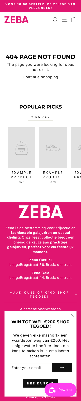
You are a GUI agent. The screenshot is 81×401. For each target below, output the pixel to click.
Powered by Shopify (40, 397)
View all (40, 116)
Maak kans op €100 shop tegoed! (39, 295)
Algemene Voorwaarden (40, 309)
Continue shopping (40, 77)
